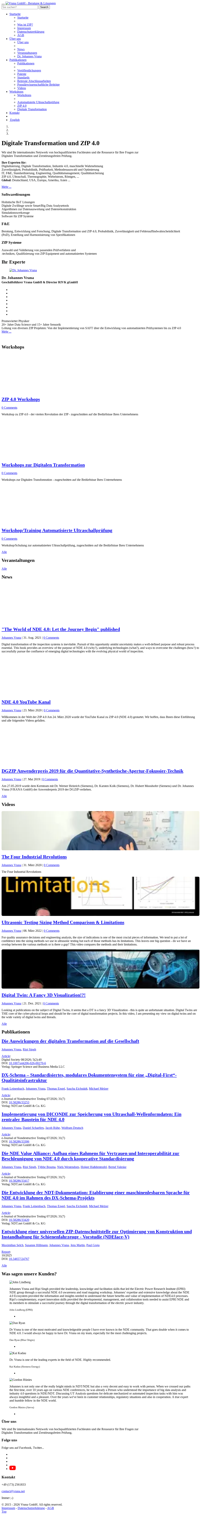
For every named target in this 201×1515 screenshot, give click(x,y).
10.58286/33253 (19, 1102)
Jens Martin (77, 1245)
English (14, 119)
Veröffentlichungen (29, 70)
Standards (23, 77)
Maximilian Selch (12, 1245)
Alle (4, 552)
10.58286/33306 (19, 1141)
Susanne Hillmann (36, 1245)
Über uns (15, 38)
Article (6, 1056)
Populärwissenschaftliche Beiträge (38, 84)
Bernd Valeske (117, 1167)
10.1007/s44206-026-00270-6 (27, 1063)
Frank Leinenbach (13, 1088)
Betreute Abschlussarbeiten (34, 81)
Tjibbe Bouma (47, 1167)
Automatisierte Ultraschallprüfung (38, 102)
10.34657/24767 (19, 1259)
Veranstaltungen (27, 52)
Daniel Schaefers (33, 1127)
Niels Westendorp (68, 1167)
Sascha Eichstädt (77, 1088)
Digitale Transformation (32, 109)
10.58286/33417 (19, 1180)
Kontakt (14, 112)
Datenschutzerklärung (30, 31)
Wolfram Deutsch (72, 1127)
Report (6, 1251)
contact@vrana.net (13, 1491)
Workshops (16, 91)
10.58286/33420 (19, 1220)
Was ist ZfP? (25, 24)
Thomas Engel (56, 1088)
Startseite (15, 14)
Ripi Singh (29, 1049)
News (21, 49)
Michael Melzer (98, 1088)
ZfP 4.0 (21, 105)
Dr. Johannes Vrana (29, 56)
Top (4, 1511)
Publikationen (17, 60)
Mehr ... (6, 186)
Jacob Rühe (52, 1127)
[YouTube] (12, 1469)
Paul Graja (93, 1245)
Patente (21, 74)
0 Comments (51, 637)
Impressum (24, 28)
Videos (21, 88)
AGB (20, 35)
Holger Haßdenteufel (94, 1167)
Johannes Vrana (11, 637)
